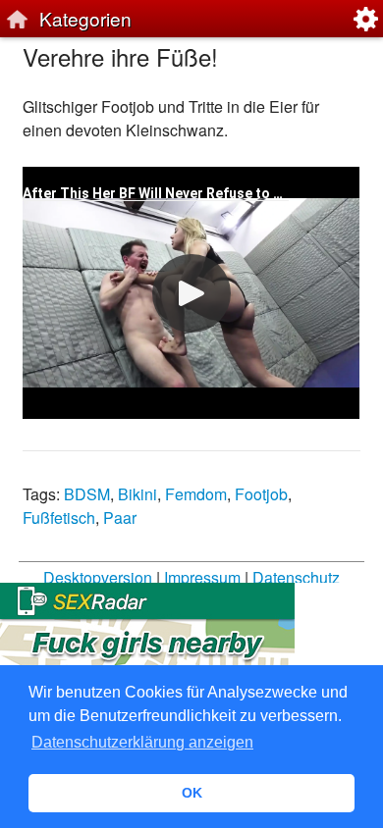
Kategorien (85, 18)
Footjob (261, 494)
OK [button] (192, 793)
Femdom (196, 494)
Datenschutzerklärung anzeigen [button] (142, 742)
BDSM (87, 494)
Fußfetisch (59, 517)
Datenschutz (296, 577)
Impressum (202, 577)
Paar (120, 517)
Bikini (137, 494)
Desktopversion (97, 577)
